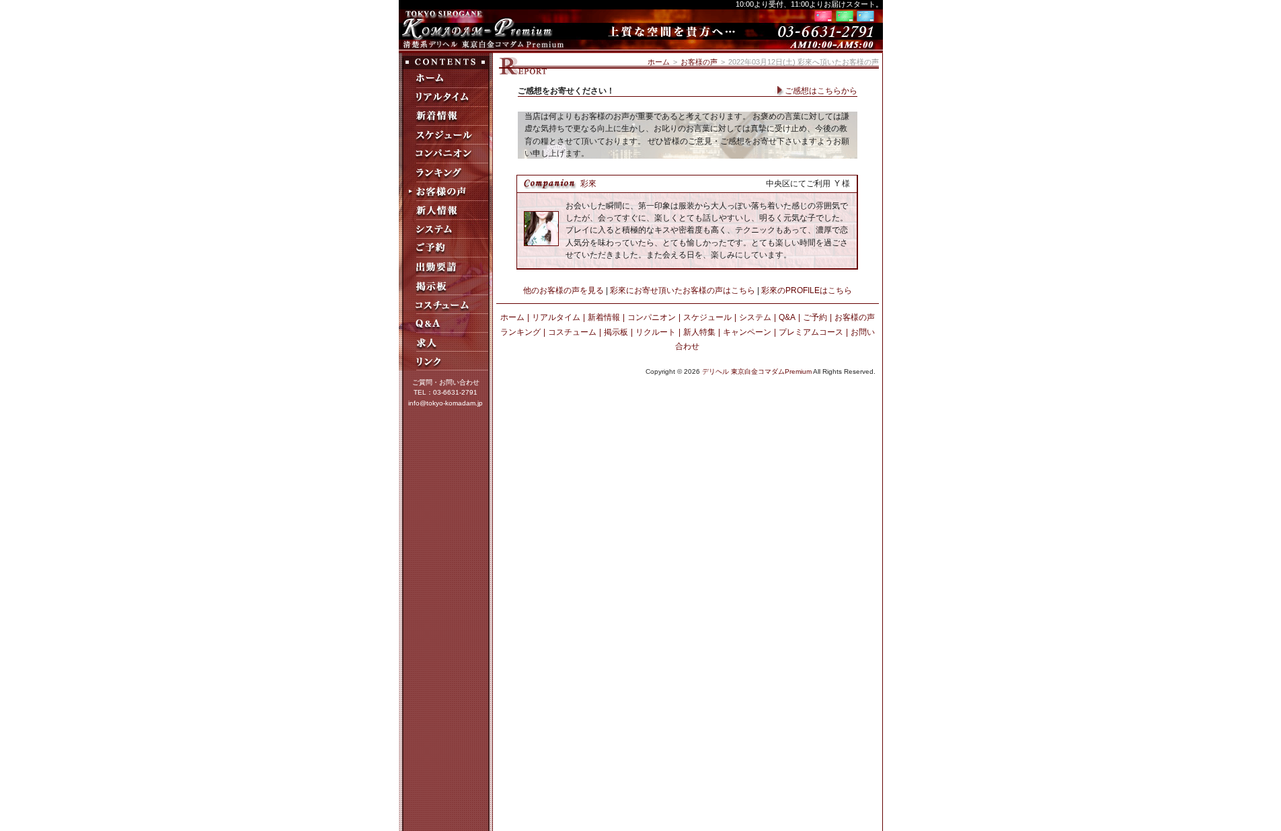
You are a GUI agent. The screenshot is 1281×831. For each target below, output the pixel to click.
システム (755, 317)
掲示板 (616, 332)
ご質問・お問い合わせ (445, 382)
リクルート (655, 332)
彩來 (588, 183)
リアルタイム (556, 317)
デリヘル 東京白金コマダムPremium (757, 371)
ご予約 (815, 317)
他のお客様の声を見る (563, 290)
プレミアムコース (811, 332)
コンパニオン (651, 317)
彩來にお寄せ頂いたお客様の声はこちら (682, 290)
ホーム (659, 62)
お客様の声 (699, 62)
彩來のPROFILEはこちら (806, 290)
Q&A (787, 317)
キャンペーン (747, 332)
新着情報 (604, 317)
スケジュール (707, 317)
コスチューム (572, 332)
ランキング (520, 332)
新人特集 (699, 332)
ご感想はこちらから (821, 90)
